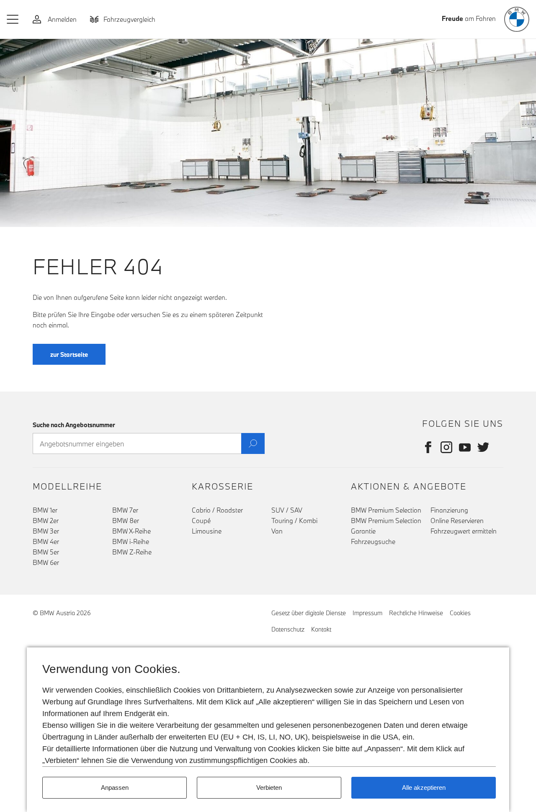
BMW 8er (125, 520)
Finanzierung (449, 510)
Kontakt (321, 629)
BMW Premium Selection (386, 510)
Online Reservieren (457, 520)
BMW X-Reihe (131, 531)
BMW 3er (46, 531)
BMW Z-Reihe (132, 552)
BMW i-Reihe (130, 541)
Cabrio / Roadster (217, 510)
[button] (13, 19)
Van (277, 531)
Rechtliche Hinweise (416, 613)
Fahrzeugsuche (373, 541)
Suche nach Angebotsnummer (74, 425)
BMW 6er (46, 562)
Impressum (367, 613)
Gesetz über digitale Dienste (308, 613)
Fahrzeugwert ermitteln (463, 531)
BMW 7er (125, 510)
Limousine (207, 531)
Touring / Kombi (294, 520)
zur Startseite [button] (69, 354)
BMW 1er (45, 510)
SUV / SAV (286, 510)
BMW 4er (46, 541)
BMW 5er (46, 552)
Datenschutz (287, 629)
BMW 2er (46, 520)
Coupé (201, 520)
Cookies (460, 613)
